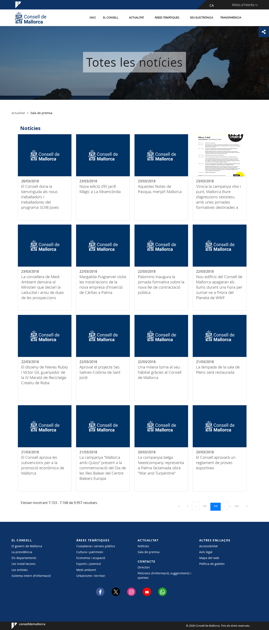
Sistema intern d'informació (31, 576)
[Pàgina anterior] (179, 506)
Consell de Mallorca (24, 625)
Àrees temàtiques (167, 17)
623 (238, 506)
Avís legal (205, 552)
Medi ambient (86, 570)
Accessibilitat (208, 546)
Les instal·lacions (24, 564)
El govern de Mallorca (27, 546)
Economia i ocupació (90, 558)
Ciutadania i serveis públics (95, 546)
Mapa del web (209, 558)
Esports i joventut (88, 564)
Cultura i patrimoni (89, 552)
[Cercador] (249, 17)
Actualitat (136, 17)
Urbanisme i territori (90, 576)
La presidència (22, 552)
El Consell (110, 17)
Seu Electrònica (201, 17)
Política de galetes (212, 564)
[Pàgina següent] (247, 506)
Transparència (230, 17)
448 (217, 506)
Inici (93, 17)
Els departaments (24, 558)
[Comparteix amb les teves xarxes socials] (263, 32)
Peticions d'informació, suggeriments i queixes (164, 575)
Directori (144, 567)
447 (206, 506)
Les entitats (20, 570)
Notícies (143, 546)
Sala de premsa (149, 552)
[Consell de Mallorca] (30, 17)
